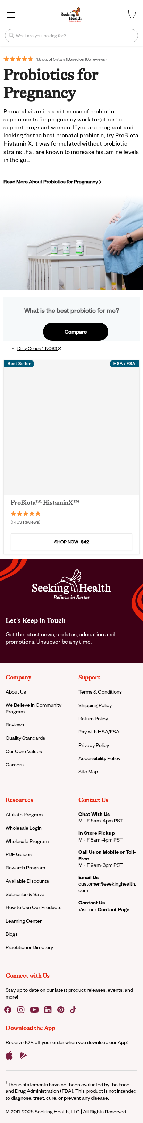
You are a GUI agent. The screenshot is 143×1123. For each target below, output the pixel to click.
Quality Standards (25, 737)
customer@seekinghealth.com (107, 887)
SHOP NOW (71, 542)
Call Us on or (107, 855)
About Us (16, 691)
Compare (76, 331)
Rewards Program (25, 867)
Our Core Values (24, 751)
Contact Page (113, 909)
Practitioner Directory (29, 947)
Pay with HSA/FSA (98, 731)
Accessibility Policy (99, 758)
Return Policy (93, 718)
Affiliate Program (24, 814)
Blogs (12, 934)
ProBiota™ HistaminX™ (45, 502)
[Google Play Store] (23, 1055)
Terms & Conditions (100, 691)
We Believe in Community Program (33, 708)
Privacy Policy (93, 745)
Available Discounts (27, 881)
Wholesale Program (27, 841)
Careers (15, 764)
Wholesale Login (24, 828)
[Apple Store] (9, 1055)
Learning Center (24, 920)
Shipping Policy (95, 705)
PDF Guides (19, 854)
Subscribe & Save (25, 894)
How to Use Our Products (33, 907)
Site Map (88, 771)
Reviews (15, 724)
